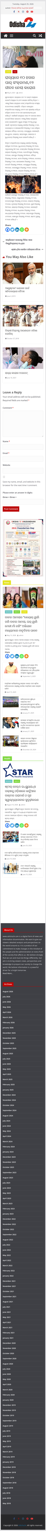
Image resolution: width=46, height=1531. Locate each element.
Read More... (8, 973)
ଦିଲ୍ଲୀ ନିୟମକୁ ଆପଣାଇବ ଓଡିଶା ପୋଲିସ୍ (21, 332)
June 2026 (7, 1002)
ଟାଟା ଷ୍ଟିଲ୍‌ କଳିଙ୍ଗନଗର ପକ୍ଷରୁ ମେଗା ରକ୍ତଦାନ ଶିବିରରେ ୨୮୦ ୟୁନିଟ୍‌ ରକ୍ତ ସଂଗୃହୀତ (22, 853)
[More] (27, 229)
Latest (8, 72)
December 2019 (9, 1405)
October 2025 (8, 1043)
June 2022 (7, 1250)
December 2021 (9, 1281)
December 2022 (9, 1219)
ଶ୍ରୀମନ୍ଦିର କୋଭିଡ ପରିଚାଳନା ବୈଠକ (25, 249)
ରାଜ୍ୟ (14, 72)
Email (6, 453)
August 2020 (8, 1364)
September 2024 (9, 1110)
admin (20, 93)
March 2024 (7, 1141)
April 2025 (7, 1074)
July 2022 (6, 1245)
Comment (8, 407)
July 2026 (6, 996)
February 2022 (9, 1270)
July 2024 (6, 1121)
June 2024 (7, 1126)
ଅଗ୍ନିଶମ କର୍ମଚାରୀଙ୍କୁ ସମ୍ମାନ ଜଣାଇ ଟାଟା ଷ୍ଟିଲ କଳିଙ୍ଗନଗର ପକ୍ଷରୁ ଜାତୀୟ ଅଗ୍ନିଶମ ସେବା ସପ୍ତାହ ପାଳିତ (23, 686)
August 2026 (8, 991)
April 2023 (7, 1198)
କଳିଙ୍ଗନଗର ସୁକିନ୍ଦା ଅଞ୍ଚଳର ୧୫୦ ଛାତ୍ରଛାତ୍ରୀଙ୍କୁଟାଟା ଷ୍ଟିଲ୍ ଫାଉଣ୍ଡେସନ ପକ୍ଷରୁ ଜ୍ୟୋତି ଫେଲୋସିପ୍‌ (31, 704)
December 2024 (9, 1095)
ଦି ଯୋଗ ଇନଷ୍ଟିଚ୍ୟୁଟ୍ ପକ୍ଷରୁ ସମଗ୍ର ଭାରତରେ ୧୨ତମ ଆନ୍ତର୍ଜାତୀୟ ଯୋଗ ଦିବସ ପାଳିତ (31, 838)
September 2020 (9, 1358)
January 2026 (8, 1027)
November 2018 (9, 1472)
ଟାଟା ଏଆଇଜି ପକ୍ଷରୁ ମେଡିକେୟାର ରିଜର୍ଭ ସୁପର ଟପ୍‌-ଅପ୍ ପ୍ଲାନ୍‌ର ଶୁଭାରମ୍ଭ (31, 868)
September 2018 (9, 1482)
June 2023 (7, 1188)
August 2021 (8, 1301)
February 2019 (9, 1457)
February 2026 (9, 1022)
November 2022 (9, 1224)
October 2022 (8, 1229)
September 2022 (9, 1234)
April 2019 (7, 1446)
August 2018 (8, 1488)
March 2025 (7, 1079)
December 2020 (9, 1343)
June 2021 (7, 1312)
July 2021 (6, 1307)
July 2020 (6, 1369)
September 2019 (9, 1420)
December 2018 (9, 1467)
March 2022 (7, 1265)
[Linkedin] (17, 229)
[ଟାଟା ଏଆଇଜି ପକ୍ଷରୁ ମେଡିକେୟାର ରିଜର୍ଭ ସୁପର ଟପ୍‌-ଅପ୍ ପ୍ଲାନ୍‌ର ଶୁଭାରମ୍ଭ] (11, 870)
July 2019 (6, 1431)
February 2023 (9, 1208)
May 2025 (7, 1069)
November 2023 (9, 1162)
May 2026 (7, 1007)
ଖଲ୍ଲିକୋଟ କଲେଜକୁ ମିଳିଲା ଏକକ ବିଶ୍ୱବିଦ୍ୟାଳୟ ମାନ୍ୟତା (19, 241)
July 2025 (6, 1059)
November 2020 (9, 1348)
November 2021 (9, 1286)
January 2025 (8, 1090)
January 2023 (8, 1214)
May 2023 (7, 1193)
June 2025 (7, 1064)
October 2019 (8, 1415)
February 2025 (9, 1084)
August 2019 (8, 1426)
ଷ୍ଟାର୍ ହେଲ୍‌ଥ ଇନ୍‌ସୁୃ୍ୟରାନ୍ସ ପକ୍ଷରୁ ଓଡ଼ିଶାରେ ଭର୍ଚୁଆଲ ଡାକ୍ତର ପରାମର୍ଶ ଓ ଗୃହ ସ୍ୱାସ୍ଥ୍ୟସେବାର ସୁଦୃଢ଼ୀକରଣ (22, 793)
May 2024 (7, 1131)
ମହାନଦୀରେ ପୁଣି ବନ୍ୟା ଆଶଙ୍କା (22, 8)
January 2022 (8, 1276)
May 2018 (7, 1503)
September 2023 (9, 1172)
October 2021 (8, 1291)
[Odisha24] (6, 36)
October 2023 (8, 1167)
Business (8, 612)
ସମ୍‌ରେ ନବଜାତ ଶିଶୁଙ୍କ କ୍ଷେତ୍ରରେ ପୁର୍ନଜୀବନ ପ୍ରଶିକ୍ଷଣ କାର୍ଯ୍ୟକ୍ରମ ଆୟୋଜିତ (29, 742)
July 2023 (6, 1183)
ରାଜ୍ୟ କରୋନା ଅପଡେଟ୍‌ (16, 373)
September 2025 (9, 1048)
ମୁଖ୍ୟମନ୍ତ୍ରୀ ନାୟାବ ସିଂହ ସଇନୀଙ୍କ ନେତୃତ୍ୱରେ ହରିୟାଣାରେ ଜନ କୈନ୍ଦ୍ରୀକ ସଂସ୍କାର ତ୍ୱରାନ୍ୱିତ (30, 669)
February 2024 (9, 1146)
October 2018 (8, 1477)
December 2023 (9, 1157)
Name (6, 441)
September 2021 (9, 1296)
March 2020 (7, 1389)
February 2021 (9, 1332)
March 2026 (7, 1017)
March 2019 (7, 1451)
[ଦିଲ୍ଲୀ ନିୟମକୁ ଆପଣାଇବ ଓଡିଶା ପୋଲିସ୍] (23, 306)
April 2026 (7, 1012)
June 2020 (7, 1374)
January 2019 (8, 1462)
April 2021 (7, 1322)
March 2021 (7, 1327)
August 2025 (8, 1053)
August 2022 (8, 1239)
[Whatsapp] (22, 229)
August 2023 (8, 1177)
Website (6, 465)
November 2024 (9, 1100)
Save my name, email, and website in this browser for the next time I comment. (21, 483)
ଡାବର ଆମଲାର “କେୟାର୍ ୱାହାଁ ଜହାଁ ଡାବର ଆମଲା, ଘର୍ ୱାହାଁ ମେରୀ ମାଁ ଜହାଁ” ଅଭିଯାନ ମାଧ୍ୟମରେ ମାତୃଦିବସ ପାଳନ (22, 623)
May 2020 (7, 1379)
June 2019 (7, 1436)
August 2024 (8, 1115)
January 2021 (8, 1338)
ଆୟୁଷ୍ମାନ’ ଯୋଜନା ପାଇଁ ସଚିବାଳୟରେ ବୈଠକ (17, 289)
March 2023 (7, 1203)
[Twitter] (12, 229)
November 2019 (9, 1410)
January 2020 (8, 1400)
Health (17, 612)
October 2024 (8, 1105)
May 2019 (7, 1441)
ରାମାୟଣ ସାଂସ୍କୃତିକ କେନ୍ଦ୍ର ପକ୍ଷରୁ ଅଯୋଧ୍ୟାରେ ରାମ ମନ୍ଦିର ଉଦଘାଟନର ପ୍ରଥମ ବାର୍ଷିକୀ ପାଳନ (30, 724)
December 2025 (9, 1033)
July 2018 (6, 1493)
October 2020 (8, 1353)
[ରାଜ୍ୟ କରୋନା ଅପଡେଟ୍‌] (23, 349)
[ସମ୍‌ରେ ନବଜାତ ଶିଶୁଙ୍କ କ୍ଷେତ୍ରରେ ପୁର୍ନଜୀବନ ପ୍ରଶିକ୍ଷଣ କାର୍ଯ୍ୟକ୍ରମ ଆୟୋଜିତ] (11, 744)
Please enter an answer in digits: (18, 492)
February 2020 (9, 1395)
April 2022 (7, 1260)
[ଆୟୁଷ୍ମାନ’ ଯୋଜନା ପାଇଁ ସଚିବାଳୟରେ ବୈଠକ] (23, 264)
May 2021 (7, 1317)
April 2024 (7, 1136)
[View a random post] (40, 36)
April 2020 (7, 1384)
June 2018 (7, 1498)
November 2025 (9, 1038)
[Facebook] (7, 229)
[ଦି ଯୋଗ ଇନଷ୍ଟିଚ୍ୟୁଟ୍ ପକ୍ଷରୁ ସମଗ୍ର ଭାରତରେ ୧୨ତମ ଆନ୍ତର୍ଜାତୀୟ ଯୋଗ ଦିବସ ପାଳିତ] (11, 839)
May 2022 (7, 1255)
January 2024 (8, 1152)
